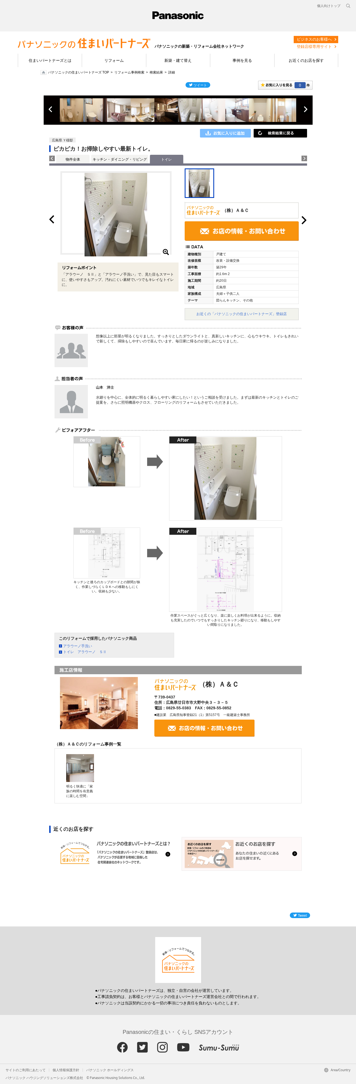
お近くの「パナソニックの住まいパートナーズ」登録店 (241, 314)
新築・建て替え (178, 60)
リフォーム (114, 60)
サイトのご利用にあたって (26, 1070)
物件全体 (73, 159)
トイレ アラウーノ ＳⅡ (85, 652)
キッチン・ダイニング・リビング (120, 159)
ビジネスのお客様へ (314, 39)
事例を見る (242, 60)
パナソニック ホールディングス (110, 1070)
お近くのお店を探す (306, 60)
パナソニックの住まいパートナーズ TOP (78, 72)
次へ (305, 109)
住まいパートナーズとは (50, 60)
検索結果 (156, 72)
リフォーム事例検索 (129, 72)
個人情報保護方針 (66, 1070)
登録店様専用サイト (314, 46)
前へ (50, 109)
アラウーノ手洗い (77, 646)
